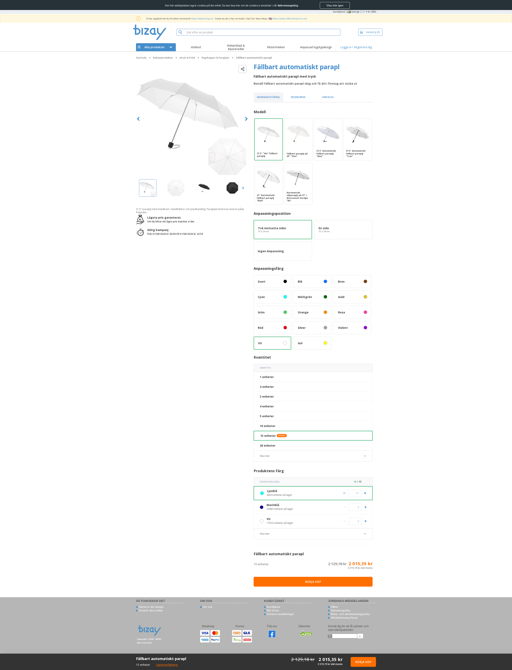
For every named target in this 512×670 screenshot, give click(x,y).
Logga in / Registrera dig (356, 47)
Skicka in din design (151, 606)
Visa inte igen (334, 5)
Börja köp (313, 582)
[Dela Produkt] (243, 69)
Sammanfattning (167, 665)
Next (246, 119)
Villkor (334, 606)
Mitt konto (272, 610)
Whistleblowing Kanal (343, 617)
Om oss (207, 606)
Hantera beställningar (280, 614)
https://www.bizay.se (202, 18)
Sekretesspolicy (340, 610)
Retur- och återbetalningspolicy (350, 614)
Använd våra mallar (150, 610)
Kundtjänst (339, 11)
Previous (138, 119)
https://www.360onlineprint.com (290, 18)
